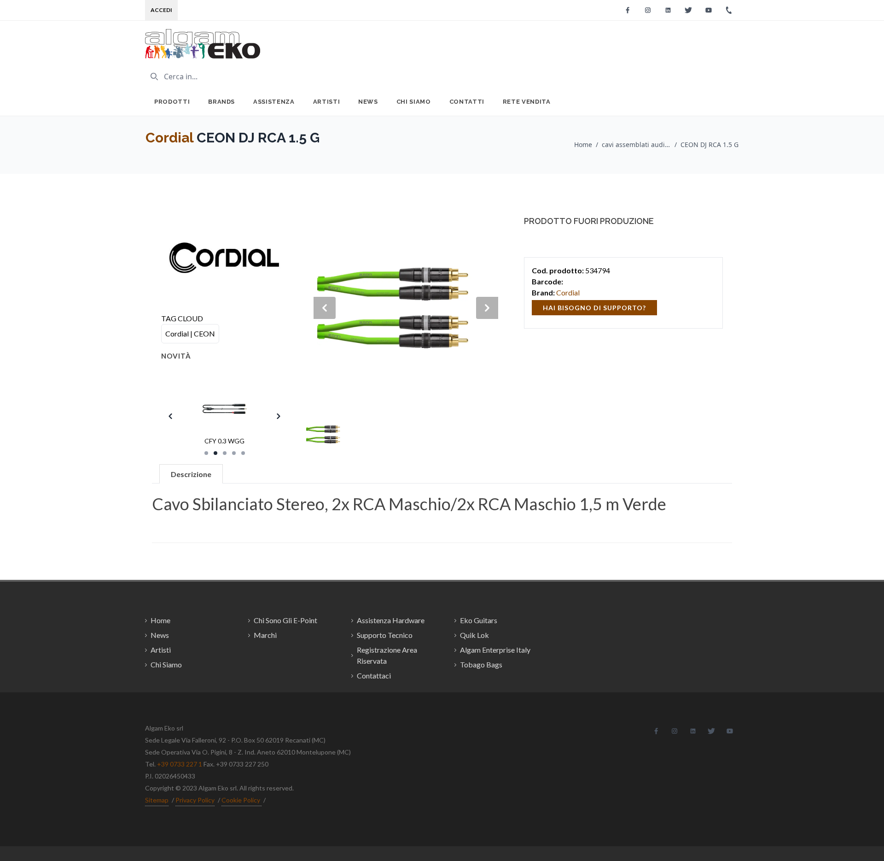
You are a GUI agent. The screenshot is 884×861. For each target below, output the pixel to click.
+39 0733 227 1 (179, 764)
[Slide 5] (243, 453)
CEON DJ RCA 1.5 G (709, 144)
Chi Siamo (413, 101)
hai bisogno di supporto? (594, 308)
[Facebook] (627, 10)
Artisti (326, 101)
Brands (221, 101)
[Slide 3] (225, 453)
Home (583, 144)
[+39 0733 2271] (729, 10)
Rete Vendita (527, 101)
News (368, 101)
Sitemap (157, 800)
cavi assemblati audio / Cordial (636, 144)
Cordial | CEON (190, 333)
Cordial (169, 138)
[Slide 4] (234, 453)
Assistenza (274, 101)
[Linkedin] (668, 10)
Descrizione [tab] (191, 474)
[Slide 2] (215, 453)
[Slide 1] (206, 453)
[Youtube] (708, 10)
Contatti (466, 101)
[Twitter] (688, 10)
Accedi (161, 9)
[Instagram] (648, 10)
